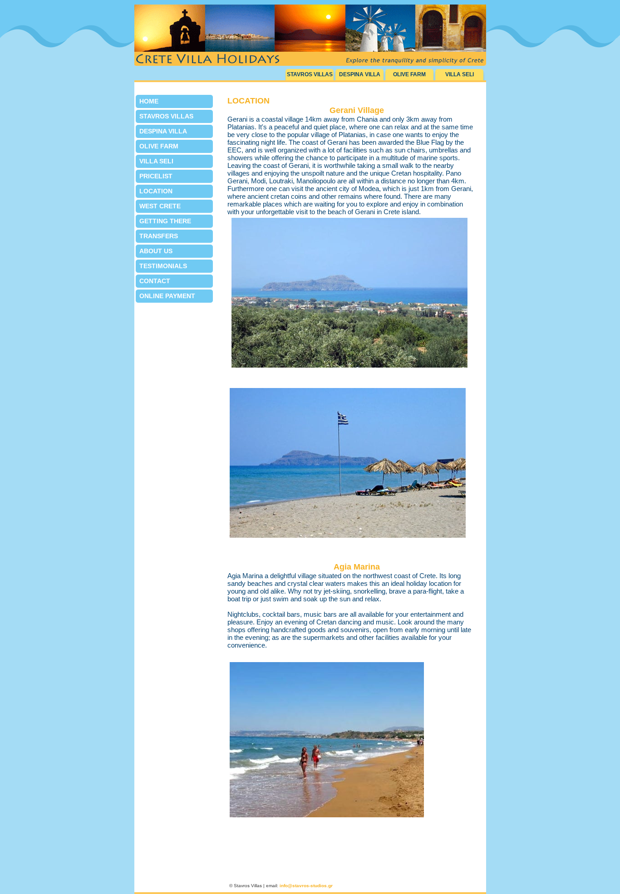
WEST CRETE (160, 206)
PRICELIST (155, 176)
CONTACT (154, 281)
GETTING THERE (165, 221)
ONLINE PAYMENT (167, 296)
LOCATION (155, 191)
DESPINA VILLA (359, 74)
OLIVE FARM (409, 74)
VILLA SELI (459, 74)
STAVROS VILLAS (310, 74)
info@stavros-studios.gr (306, 885)
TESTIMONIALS (163, 266)
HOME (148, 101)
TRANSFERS (158, 236)
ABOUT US (155, 251)
